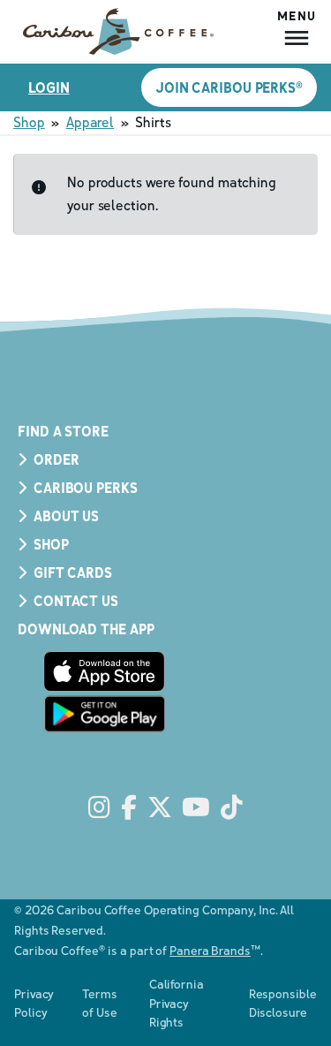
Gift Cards (73, 572)
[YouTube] (196, 808)
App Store (104, 671)
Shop (29, 122)
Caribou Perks (86, 487)
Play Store (104, 714)
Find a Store (63, 431)
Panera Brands (210, 950)
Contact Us (76, 601)
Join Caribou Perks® (229, 87)
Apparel (90, 122)
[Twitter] (159, 808)
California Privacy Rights (176, 1002)
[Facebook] (129, 808)
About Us (66, 516)
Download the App (86, 629)
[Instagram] (99, 808)
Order (56, 459)
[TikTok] (232, 808)
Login (49, 87)
